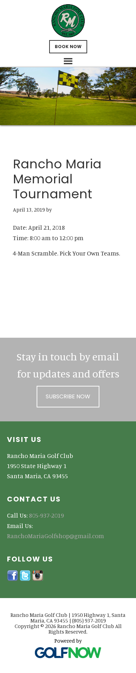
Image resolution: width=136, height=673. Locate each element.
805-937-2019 (46, 515)
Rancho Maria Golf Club (68, 20)
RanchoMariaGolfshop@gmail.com (55, 536)
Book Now (68, 46)
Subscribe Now (68, 396)
